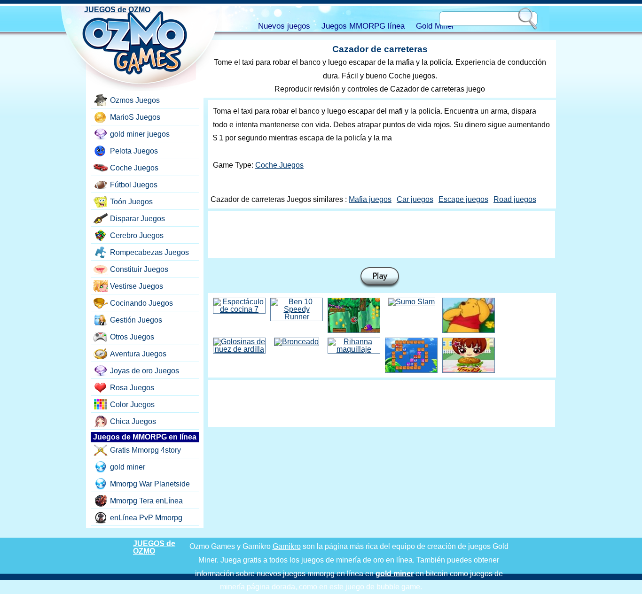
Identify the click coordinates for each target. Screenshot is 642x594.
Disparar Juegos (137, 219)
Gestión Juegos (136, 320)
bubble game (398, 587)
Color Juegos (132, 405)
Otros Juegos (132, 337)
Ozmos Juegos (135, 100)
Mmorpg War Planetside (150, 484)
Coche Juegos (279, 165)
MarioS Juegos (135, 117)
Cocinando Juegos (141, 303)
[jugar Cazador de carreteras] (380, 277)
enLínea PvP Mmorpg (146, 518)
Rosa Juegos (132, 388)
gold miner (127, 467)
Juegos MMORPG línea (363, 26)
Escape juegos (463, 199)
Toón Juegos (131, 202)
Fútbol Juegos (133, 185)
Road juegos (514, 199)
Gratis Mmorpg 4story (145, 450)
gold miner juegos (140, 134)
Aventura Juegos (138, 354)
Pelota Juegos (134, 151)
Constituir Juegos (139, 269)
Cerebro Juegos (137, 235)
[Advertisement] (382, 234)
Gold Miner (435, 26)
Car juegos (415, 199)
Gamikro (287, 546)
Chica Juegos (133, 421)
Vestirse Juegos (136, 286)
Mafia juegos (370, 199)
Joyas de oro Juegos (144, 371)
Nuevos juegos (284, 26)
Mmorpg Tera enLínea (146, 501)
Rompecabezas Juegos (149, 252)
